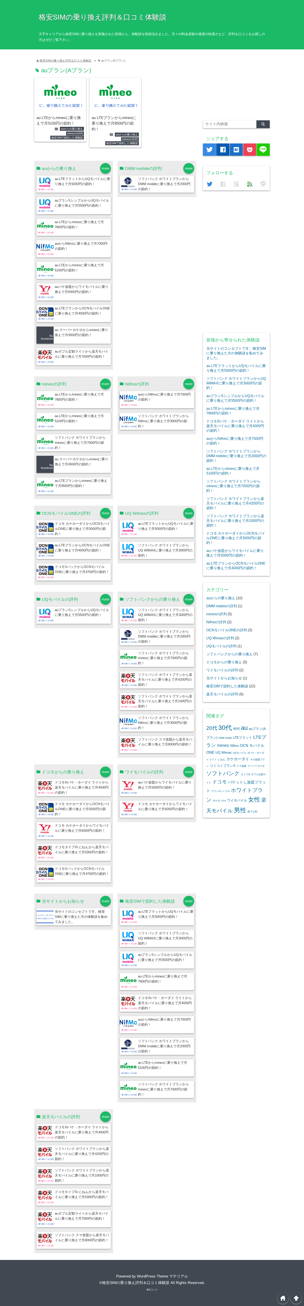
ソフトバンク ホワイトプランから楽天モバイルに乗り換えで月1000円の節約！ (165, 701)
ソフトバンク (223, 773)
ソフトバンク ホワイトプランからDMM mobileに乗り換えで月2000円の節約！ (164, 184)
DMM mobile (225, 738)
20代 (211, 728)
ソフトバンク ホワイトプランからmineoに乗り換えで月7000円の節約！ (80, 443)
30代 (225, 727)
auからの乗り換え (72, 128)
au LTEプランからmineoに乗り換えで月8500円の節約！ (114, 123)
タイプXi (245, 774)
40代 (236, 729)
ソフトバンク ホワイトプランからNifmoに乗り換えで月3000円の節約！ (163, 421)
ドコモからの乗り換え (224, 662)
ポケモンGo (219, 800)
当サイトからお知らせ (224, 678)
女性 (254, 799)
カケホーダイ (237, 759)
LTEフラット (242, 737)
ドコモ (219, 781)
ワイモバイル (237, 800)
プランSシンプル (220, 791)
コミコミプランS (222, 765)
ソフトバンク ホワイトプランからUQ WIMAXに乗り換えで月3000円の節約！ (165, 550)
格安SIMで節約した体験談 (67, 137)
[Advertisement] (236, 84)
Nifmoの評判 (216, 622)
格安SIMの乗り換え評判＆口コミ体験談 (102, 17)
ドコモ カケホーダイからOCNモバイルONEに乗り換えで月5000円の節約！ (82, 529)
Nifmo (234, 745)
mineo (223, 745)
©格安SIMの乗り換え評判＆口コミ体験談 (134, 1283)
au (244, 728)
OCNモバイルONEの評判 (226, 630)
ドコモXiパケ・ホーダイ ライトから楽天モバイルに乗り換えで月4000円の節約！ (82, 787)
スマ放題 (241, 766)
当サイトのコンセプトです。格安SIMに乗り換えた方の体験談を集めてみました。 (81, 917)
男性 (240, 810)
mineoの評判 (75, 133)
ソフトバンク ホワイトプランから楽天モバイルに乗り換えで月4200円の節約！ (165, 680)
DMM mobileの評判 (221, 606)
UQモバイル (239, 752)
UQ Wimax (223, 752)
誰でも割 (252, 811)
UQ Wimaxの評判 (220, 638)
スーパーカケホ (256, 766)
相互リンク (152, 1289)
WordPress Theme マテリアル (162, 1276)
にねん (221, 759)
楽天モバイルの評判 (222, 694)
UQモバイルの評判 (221, 646)
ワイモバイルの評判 (222, 670)
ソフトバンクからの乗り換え (229, 654)
